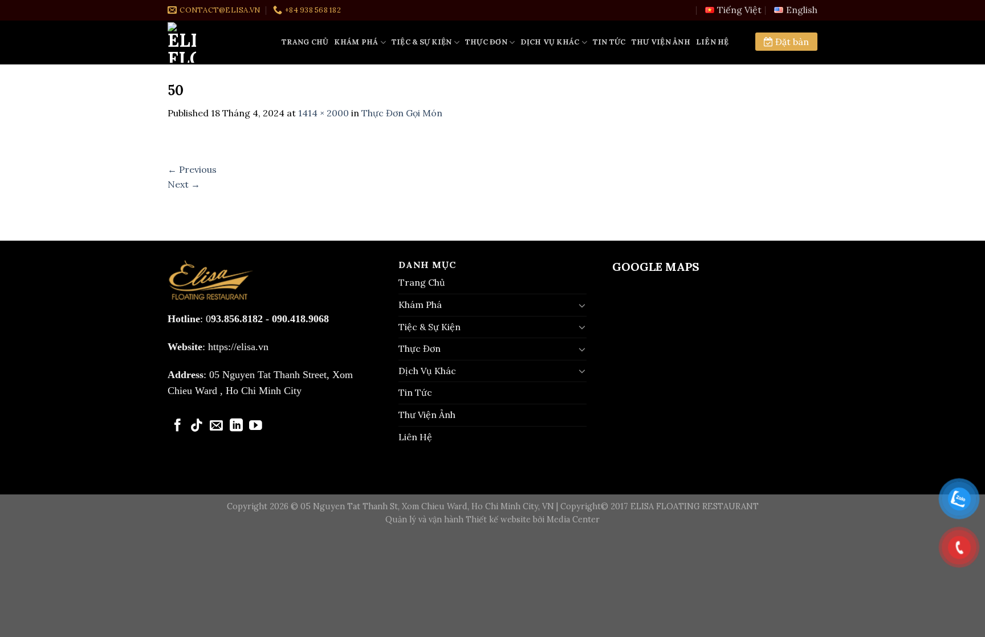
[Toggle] (582, 305)
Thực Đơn (486, 42)
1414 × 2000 (323, 113)
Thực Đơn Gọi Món (401, 113)
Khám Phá (356, 42)
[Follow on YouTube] (255, 426)
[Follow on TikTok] (196, 426)
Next (184, 184)
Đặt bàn (791, 41)
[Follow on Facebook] (177, 426)
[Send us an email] (216, 426)
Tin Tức (609, 42)
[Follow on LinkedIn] (236, 426)
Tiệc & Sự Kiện (422, 42)
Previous (192, 169)
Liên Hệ (712, 42)
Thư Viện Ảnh (661, 42)
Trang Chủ (305, 42)
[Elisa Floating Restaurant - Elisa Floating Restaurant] (216, 42)
